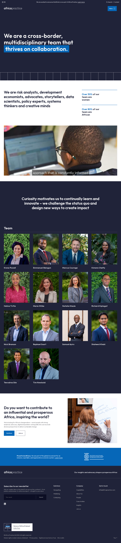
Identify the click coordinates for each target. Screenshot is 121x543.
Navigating (57, 490)
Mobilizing (57, 494)
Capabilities (80, 490)
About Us (79, 494)
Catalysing (57, 497)
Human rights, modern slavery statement (16, 538)
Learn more (81, 2)
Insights (78, 505)
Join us (78, 509)
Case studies (80, 501)
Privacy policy (33, 538)
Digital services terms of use (47, 538)
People (78, 497)
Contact (116, 2)
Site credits (60, 538)
